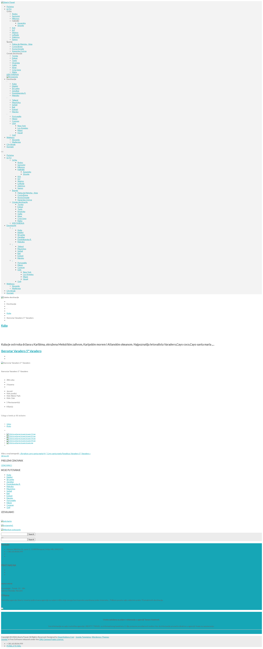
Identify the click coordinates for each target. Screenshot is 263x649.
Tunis (20, 209)
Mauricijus (22, 249)
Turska (20, 204)
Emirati (20, 256)
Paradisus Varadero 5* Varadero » (76, 453)
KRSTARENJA (18, 223)
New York (27, 272)
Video (9, 424)
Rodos (20, 162)
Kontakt (10, 293)
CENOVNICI (6, 465)
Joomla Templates (83, 637)
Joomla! (4, 639)
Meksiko (21, 242)
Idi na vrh (5, 456)
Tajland (21, 246)
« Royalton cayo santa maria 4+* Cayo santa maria (41, 453)
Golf (19, 281)
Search (31, 534)
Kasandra (27, 172)
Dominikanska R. (24, 239)
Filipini (20, 265)
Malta (20, 221)
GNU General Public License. (51, 639)
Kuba (20, 230)
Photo (9, 426)
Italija (20, 214)
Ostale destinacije (20, 202)
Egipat (20, 207)
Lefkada (21, 183)
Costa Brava (23, 195)
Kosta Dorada (23, 197)
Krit (19, 176)
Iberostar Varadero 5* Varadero (21, 351)
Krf (19, 179)
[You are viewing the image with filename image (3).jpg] (21, 439)
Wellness (11, 284)
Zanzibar (21, 237)
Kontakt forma (7, 560)
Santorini (21, 165)
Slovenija (16, 286)
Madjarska (16, 288)
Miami (25, 277)
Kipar (20, 216)
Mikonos (21, 167)
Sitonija (26, 174)
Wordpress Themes (100, 637)
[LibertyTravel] (8, 2)
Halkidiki (21, 169)
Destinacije (11, 225)
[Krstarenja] (12, 77)
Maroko (21, 258)
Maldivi (20, 232)
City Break (11, 291)
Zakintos (21, 186)
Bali (19, 253)
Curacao (21, 267)
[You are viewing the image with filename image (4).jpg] (21, 441)
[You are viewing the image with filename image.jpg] (20, 443)
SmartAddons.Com (66, 637)
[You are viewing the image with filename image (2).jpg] (21, 436)
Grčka (14, 160)
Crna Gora (22, 218)
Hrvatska (21, 211)
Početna (10, 155)
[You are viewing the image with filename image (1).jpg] (21, 434)
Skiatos (21, 181)
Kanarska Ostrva (25, 200)
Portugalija (22, 263)
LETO (9, 157)
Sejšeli (20, 251)
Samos (20, 188)
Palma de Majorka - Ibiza (28, 193)
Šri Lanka (21, 235)
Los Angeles (28, 274)
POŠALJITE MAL (14, 646)
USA (19, 270)
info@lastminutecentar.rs (17, 556)
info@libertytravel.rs (15, 554)
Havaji (25, 279)
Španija (15, 190)
